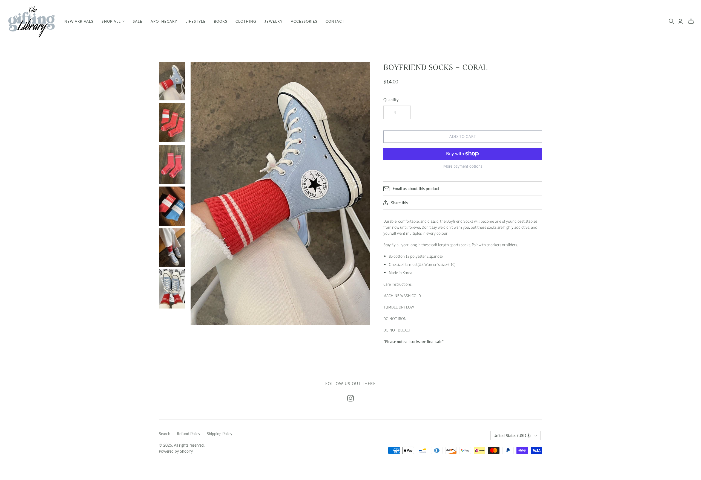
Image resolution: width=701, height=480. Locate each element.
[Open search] (671, 21)
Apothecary (164, 21)
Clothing (245, 21)
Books (220, 21)
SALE (137, 21)
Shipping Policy (219, 433)
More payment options (462, 166)
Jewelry (273, 21)
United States (512, 435)
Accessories (304, 21)
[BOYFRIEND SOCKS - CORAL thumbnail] (172, 81)
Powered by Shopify (176, 451)
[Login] (680, 21)
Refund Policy (188, 433)
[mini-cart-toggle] (691, 21)
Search (164, 433)
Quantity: (391, 99)
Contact (335, 21)
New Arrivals (78, 21)
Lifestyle (195, 21)
